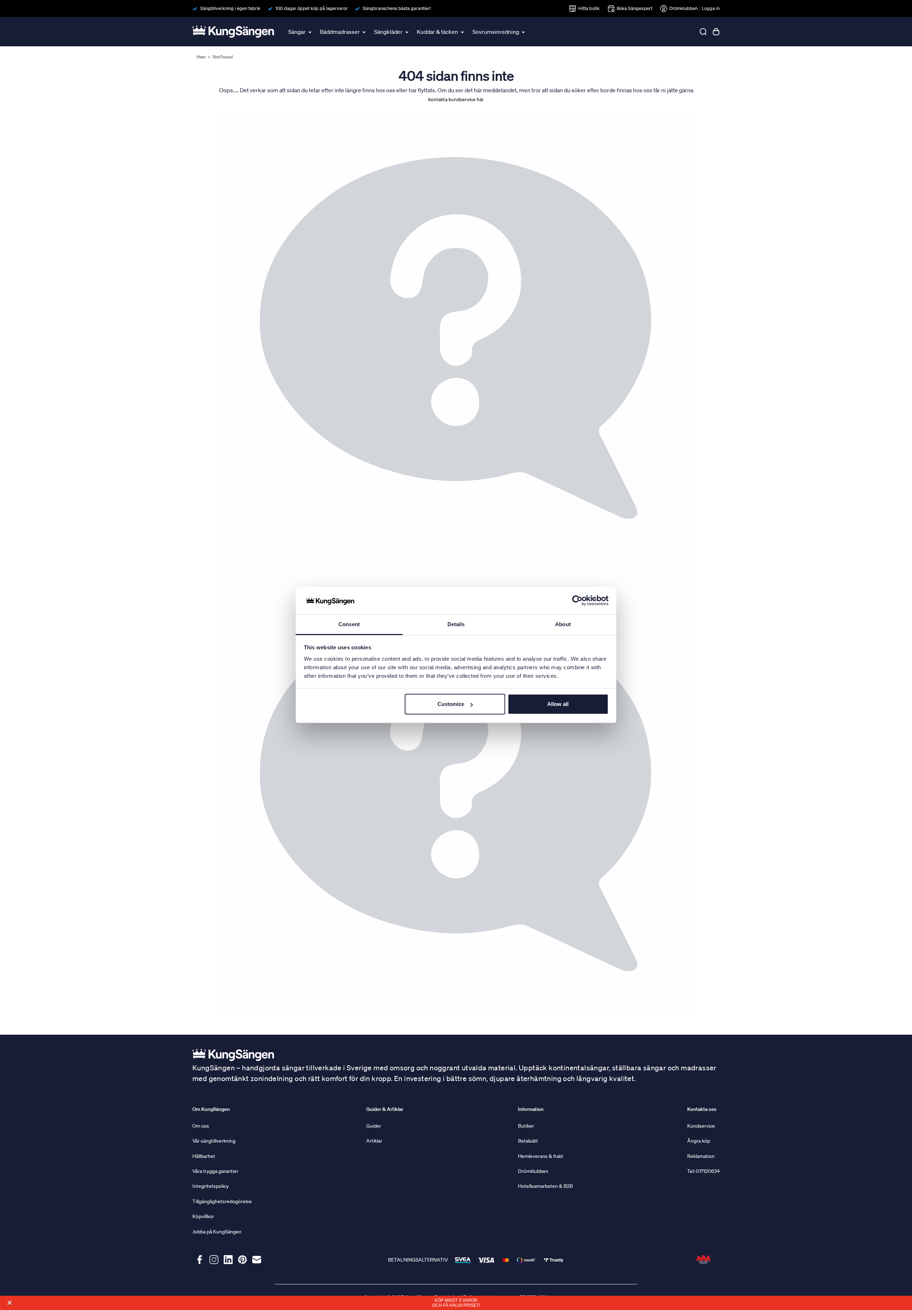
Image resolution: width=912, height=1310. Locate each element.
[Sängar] (311, 32)
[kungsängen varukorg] (716, 31)
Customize (450, 704)
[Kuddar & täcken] (463, 32)
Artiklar (374, 1141)
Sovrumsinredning (495, 31)
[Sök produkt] (703, 31)
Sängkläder (388, 31)
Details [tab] (456, 624)
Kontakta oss (701, 1109)
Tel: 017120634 (703, 1171)
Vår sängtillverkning (213, 1141)
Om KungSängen (211, 1109)
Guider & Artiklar (384, 1109)
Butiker (526, 1126)
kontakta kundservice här (456, 99)
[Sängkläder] (408, 32)
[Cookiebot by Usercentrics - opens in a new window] (577, 601)
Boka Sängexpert (634, 8)
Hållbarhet (203, 1156)
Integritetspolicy (210, 1186)
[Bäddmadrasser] (365, 32)
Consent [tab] (349, 624)
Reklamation (701, 1156)
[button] (9, 1303)
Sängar (297, 31)
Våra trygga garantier (215, 1171)
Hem (201, 57)
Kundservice (701, 1126)
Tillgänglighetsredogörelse (222, 1201)
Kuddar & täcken (437, 31)
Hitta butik (589, 8)
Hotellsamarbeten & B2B (545, 1186)
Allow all (558, 704)
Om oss (200, 1126)
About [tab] (563, 624)
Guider (373, 1126)
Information (531, 1109)
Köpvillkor (203, 1216)
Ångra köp (698, 1141)
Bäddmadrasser (340, 31)
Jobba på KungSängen (217, 1231)
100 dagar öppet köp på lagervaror (311, 8)
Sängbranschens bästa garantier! (397, 8)
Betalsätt (528, 1141)
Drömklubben (683, 8)
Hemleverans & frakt (540, 1156)
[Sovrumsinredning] (524, 32)
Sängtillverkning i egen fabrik (230, 8)
